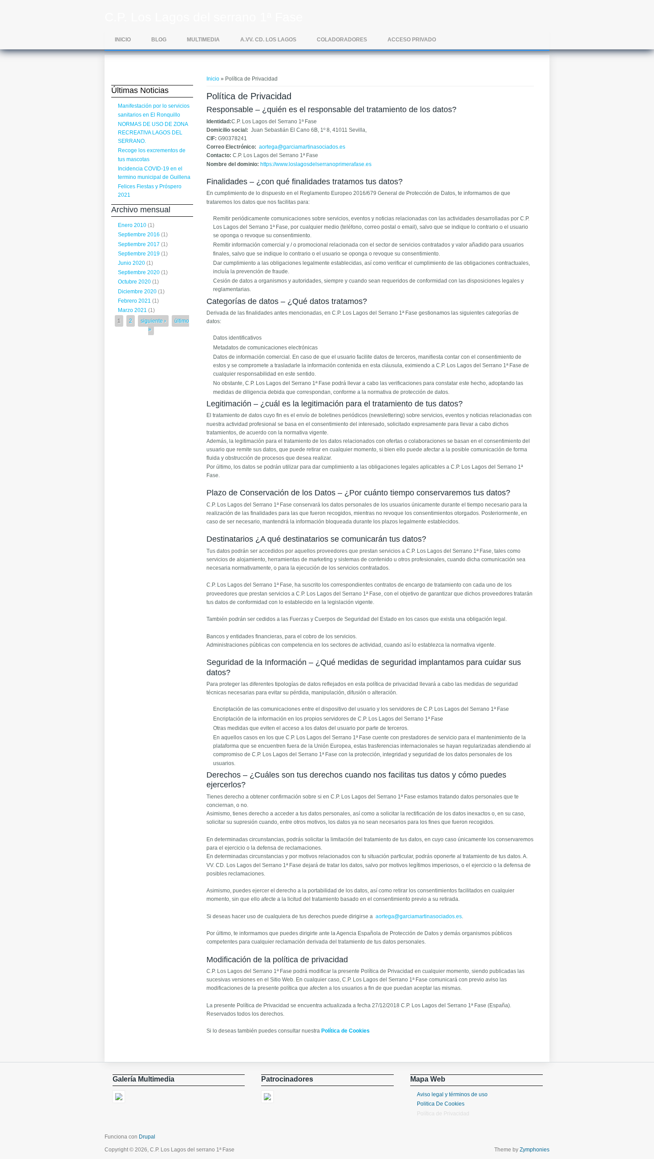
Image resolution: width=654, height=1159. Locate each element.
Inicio (123, 39)
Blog (158, 39)
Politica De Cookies (440, 1104)
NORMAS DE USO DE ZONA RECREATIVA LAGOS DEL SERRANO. (153, 132)
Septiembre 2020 (139, 272)
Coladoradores (342, 39)
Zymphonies (534, 1150)
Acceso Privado (412, 39)
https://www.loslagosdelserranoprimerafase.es (315, 164)
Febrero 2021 (134, 301)
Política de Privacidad (443, 1113)
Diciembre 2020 (137, 291)
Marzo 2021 (132, 310)
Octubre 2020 (134, 282)
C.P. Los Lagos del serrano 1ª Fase (204, 17)
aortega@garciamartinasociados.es (302, 147)
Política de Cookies (345, 1031)
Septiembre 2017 (139, 244)
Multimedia (203, 39)
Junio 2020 (131, 263)
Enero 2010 (132, 225)
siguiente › (153, 321)
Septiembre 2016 (139, 234)
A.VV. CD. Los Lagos (268, 39)
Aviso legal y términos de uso (452, 1094)
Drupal (147, 1137)
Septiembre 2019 (139, 254)
